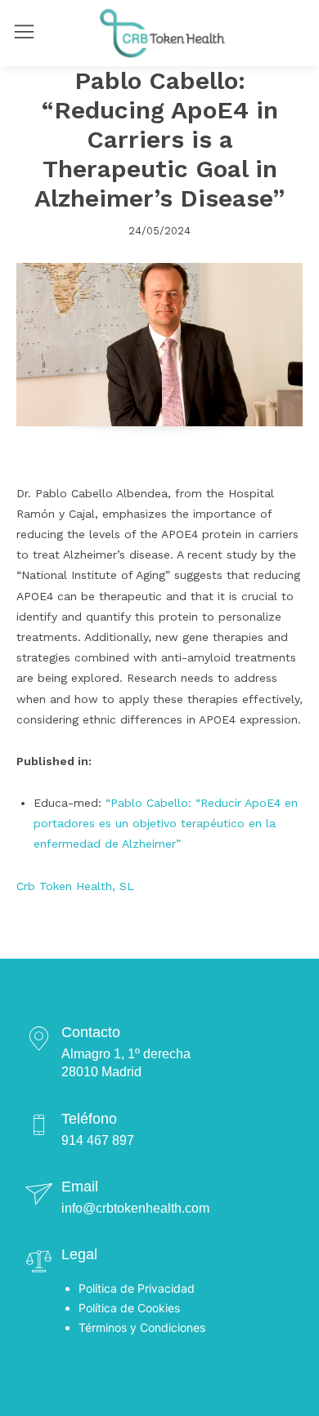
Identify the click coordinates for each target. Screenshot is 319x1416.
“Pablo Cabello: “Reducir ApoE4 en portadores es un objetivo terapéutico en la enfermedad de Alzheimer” (166, 823)
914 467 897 (97, 1140)
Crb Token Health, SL (75, 886)
